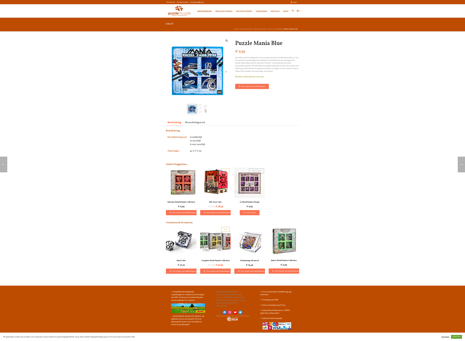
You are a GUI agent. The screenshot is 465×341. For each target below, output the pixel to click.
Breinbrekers (204, 11)
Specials (275, 11)
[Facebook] (224, 312)
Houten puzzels (244, 11)
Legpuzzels (261, 11)
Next (226, 72)
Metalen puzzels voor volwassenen (268, 29)
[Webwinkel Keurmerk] (232, 319)
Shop (285, 11)
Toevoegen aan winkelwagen (253, 86)
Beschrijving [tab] (174, 122)
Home (236, 29)
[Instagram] (229, 312)
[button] (227, 41)
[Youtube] (235, 312)
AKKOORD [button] (457, 337)
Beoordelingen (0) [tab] (195, 122)
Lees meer (445, 337)
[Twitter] (240, 312)
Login (295, 2)
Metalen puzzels (223, 11)
